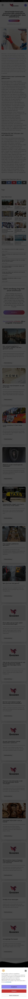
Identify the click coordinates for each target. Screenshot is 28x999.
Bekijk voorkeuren (14, 995)
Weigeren (14, 991)
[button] (25, 971)
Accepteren (14, 986)
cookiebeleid (8, 982)
